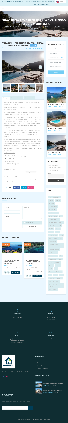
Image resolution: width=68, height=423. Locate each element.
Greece (51, 232)
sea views (59, 272)
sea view (51, 272)
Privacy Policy (20, 419)
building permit (53, 216)
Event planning (53, 222)
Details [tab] (13, 98)
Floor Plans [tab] (19, 98)
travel (61, 275)
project (60, 259)
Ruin (56, 268)
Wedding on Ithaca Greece (54, 285)
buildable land (53, 206)
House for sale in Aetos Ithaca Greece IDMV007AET (33, 261)
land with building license (54, 245)
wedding (59, 278)
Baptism (51, 200)
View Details (15, 272)
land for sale (52, 241)
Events (61, 222)
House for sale (53, 235)
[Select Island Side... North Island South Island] (56, 58)
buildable (51, 203)
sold (50, 275)
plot (61, 256)
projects (51, 265)
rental (51, 268)
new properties (53, 256)
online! (30, 182)
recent (58, 265)
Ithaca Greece (53, 238)
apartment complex (54, 197)
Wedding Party (53, 289)
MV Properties (53, 253)
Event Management (54, 219)
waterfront (52, 278)
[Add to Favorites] (8, 272)
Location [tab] (32, 98)
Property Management (42, 368)
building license (53, 213)
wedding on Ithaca (54, 281)
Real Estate (39, 371)
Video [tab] (26, 98)
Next (40, 67)
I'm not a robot (29, 222)
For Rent (58, 225)
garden (58, 229)
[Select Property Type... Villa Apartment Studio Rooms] (56, 62)
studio (55, 275)
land (60, 238)
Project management (54, 262)
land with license (54, 249)
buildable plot (52, 210)
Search (56, 72)
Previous (5, 67)
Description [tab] (6, 98)
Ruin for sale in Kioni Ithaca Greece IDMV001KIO (11, 261)
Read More (50, 339)
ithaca (61, 235)
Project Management (42, 366)
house (57, 232)
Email (49, 173)
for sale (51, 229)
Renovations (40, 363)
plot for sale (52, 259)
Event (60, 216)
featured (51, 225)
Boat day (58, 200)
